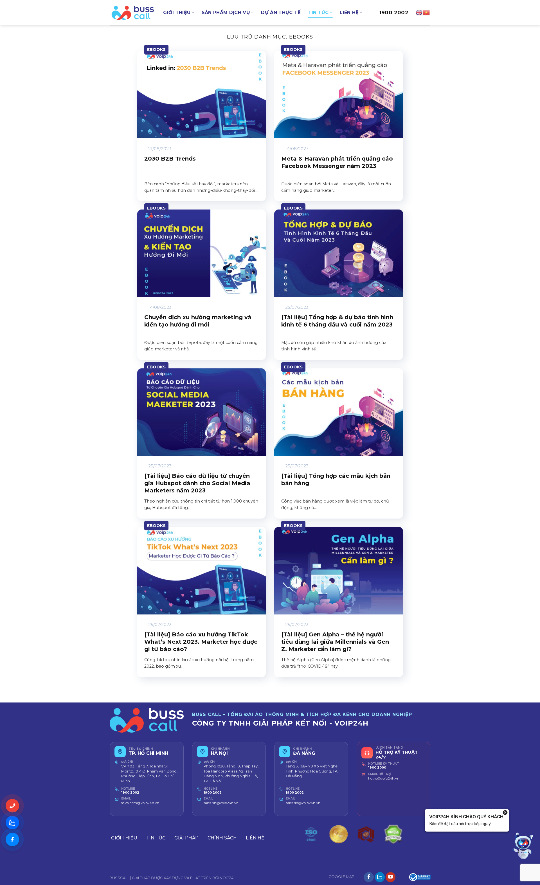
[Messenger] (12, 839)
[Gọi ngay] (12, 805)
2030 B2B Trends (170, 158)
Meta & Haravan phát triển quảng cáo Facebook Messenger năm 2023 (337, 162)
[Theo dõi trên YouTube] (390, 877)
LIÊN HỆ (349, 12)
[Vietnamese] (426, 12)
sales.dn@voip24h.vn (303, 803)
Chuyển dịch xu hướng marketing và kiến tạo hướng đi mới (197, 321)
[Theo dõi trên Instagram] (380, 877)
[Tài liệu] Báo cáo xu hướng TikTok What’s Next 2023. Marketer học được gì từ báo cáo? (200, 641)
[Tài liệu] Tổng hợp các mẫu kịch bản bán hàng (335, 479)
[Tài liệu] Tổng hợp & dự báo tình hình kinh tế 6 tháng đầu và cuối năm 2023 (337, 321)
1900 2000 (377, 767)
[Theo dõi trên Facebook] (369, 877)
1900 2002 (393, 13)
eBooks (156, 49)
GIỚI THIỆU (176, 12)
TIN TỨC (318, 12)
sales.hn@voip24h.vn (221, 803)
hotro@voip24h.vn (383, 778)
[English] (419, 12)
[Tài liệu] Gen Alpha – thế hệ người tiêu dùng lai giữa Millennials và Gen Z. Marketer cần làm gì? (335, 641)
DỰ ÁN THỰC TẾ (281, 12)
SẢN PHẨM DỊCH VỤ (226, 12)
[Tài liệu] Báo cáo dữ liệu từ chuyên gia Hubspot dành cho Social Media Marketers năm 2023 (197, 483)
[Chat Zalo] (12, 822)
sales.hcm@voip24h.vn (140, 803)
